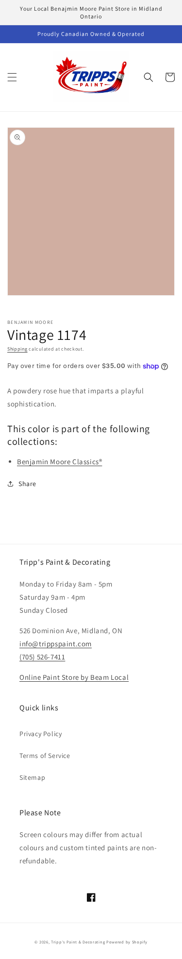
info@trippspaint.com (55, 643)
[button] (12, 77)
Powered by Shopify (127, 941)
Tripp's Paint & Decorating (78, 941)
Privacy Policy (40, 733)
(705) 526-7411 (42, 656)
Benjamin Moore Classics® (59, 461)
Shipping (17, 349)
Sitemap (32, 777)
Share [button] (27, 483)
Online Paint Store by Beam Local (74, 677)
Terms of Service (44, 755)
